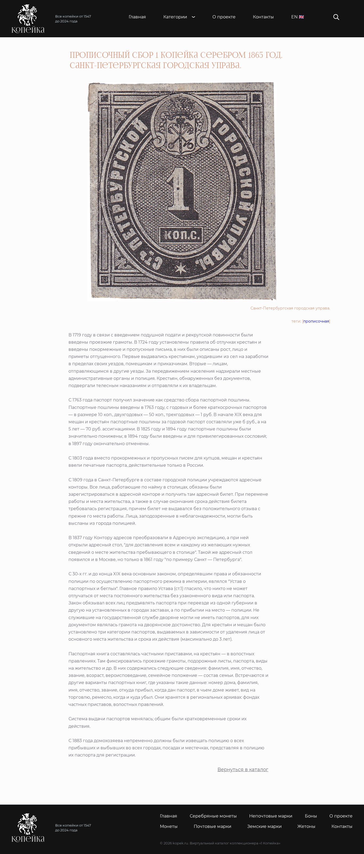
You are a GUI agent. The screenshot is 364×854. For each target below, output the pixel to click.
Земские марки (264, 826)
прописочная (316, 321)
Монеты (169, 826)
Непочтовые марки (270, 816)
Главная (137, 17)
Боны (311, 816)
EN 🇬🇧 (297, 17)
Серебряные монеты (213, 816)
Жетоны (306, 826)
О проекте (224, 17)
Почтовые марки (212, 826)
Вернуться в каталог (242, 769)
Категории (175, 17)
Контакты (263, 17)
